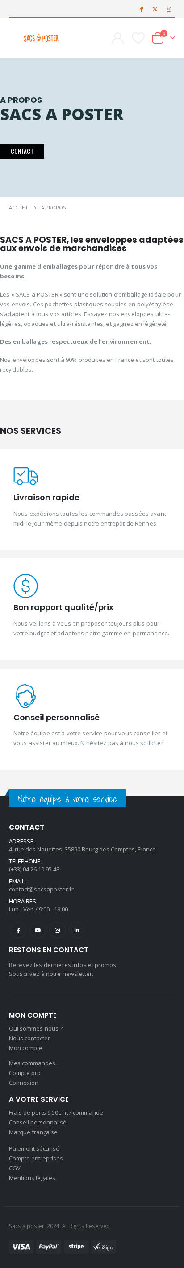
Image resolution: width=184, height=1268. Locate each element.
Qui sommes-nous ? (36, 1028)
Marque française (33, 1132)
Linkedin (77, 930)
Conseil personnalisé (38, 1122)
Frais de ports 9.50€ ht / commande (56, 1112)
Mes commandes (32, 1063)
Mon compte (25, 1048)
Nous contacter (29, 1038)
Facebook (18, 930)
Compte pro (25, 1073)
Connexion (23, 1083)
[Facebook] (141, 9)
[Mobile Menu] (16, 37)
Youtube (37, 930)
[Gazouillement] (155, 9)
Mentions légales (32, 1178)
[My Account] (117, 38)
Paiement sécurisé (34, 1148)
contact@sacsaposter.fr (41, 889)
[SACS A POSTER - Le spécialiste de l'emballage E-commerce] (41, 37)
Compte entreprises (36, 1158)
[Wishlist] (138, 38)
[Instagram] (169, 9)
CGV (15, 1168)
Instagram (57, 930)
